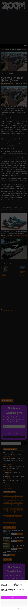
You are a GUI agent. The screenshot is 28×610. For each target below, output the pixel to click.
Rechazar (14, 601)
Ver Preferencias (14, 604)
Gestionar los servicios (14, 593)
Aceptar (14, 597)
